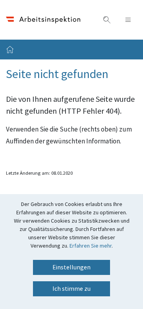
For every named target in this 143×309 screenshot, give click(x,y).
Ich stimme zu (71, 289)
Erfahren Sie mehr (91, 246)
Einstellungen (71, 267)
